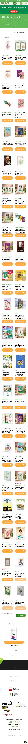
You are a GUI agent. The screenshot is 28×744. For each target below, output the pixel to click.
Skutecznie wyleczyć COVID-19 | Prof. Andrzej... (20, 144)
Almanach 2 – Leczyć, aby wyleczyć (20, 402)
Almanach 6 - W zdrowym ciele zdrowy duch (19, 460)
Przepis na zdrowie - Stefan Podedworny (7, 143)
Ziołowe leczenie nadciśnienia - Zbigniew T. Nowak (20, 603)
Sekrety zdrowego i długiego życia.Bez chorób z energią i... (7, 517)
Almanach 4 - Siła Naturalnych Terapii (7, 258)
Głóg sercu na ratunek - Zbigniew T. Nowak (7, 489)
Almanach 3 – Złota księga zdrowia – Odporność (20, 288)
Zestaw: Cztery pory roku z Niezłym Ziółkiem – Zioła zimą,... (7, 432)
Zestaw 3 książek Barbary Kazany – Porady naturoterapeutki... (7, 203)
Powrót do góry (20, 615)
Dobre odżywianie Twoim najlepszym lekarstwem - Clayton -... (20, 575)
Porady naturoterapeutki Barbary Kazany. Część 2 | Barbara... (7, 231)
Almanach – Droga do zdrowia (7, 402)
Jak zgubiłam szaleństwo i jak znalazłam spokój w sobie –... (20, 260)
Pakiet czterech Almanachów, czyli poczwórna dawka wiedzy (20, 231)
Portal (13, 681)
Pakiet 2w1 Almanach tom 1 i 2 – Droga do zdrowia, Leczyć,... (7, 346)
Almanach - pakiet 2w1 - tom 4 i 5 (19, 86)
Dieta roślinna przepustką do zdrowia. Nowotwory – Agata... (6, 375)
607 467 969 (14, 726)
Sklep (15, 3)
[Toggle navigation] (26, 3)
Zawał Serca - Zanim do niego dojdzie (7, 545)
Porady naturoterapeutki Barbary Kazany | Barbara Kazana (19, 346)
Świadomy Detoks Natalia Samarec (20, 545)
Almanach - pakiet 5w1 (6, 115)
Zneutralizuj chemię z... (14, 645)
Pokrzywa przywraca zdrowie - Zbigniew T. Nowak (7, 603)
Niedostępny (20, 579)
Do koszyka (6, 63)
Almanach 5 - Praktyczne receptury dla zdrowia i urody (19, 116)
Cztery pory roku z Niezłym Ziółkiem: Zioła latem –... (20, 173)
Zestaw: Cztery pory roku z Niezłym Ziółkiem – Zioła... (20, 58)
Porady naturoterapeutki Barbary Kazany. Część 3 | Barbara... (20, 203)
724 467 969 (14, 722)
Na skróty (13, 676)
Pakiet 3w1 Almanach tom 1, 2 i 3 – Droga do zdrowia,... (7, 289)
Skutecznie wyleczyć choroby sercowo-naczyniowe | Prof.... (20, 431)
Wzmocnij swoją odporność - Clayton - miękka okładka (7, 460)
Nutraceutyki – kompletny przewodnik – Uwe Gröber (20, 518)
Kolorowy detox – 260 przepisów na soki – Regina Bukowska (6, 174)
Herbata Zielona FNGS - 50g (6, 574)
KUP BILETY (14, 11)
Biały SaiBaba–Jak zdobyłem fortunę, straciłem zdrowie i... (20, 317)
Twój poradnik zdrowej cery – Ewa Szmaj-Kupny (7, 317)
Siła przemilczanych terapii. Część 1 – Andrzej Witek (20, 374)
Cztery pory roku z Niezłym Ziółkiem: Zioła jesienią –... (7, 87)
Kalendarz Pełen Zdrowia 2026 (19, 488)
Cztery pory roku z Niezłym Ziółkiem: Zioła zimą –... (7, 58)
